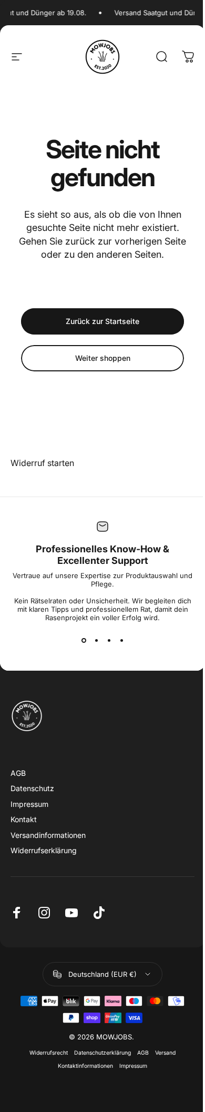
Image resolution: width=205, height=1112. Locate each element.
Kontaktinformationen (85, 1066)
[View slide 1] (83, 640)
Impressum (29, 804)
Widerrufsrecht (48, 1052)
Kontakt (24, 819)
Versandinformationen (48, 835)
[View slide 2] (96, 640)
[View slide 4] (121, 640)
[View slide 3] (108, 640)
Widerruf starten (42, 463)
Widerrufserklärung (44, 850)
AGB (18, 773)
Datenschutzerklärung (102, 1052)
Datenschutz (32, 788)
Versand (165, 1052)
